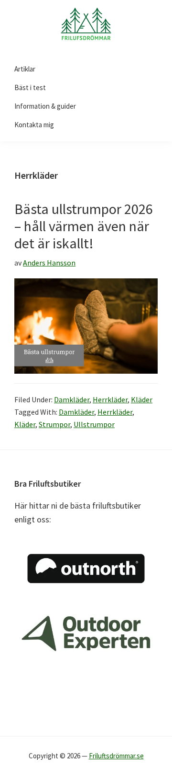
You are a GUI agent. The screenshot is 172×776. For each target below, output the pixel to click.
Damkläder (71, 399)
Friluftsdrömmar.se (116, 755)
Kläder (141, 399)
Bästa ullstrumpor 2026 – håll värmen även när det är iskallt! (83, 226)
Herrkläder (110, 399)
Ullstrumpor (94, 424)
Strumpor (54, 424)
